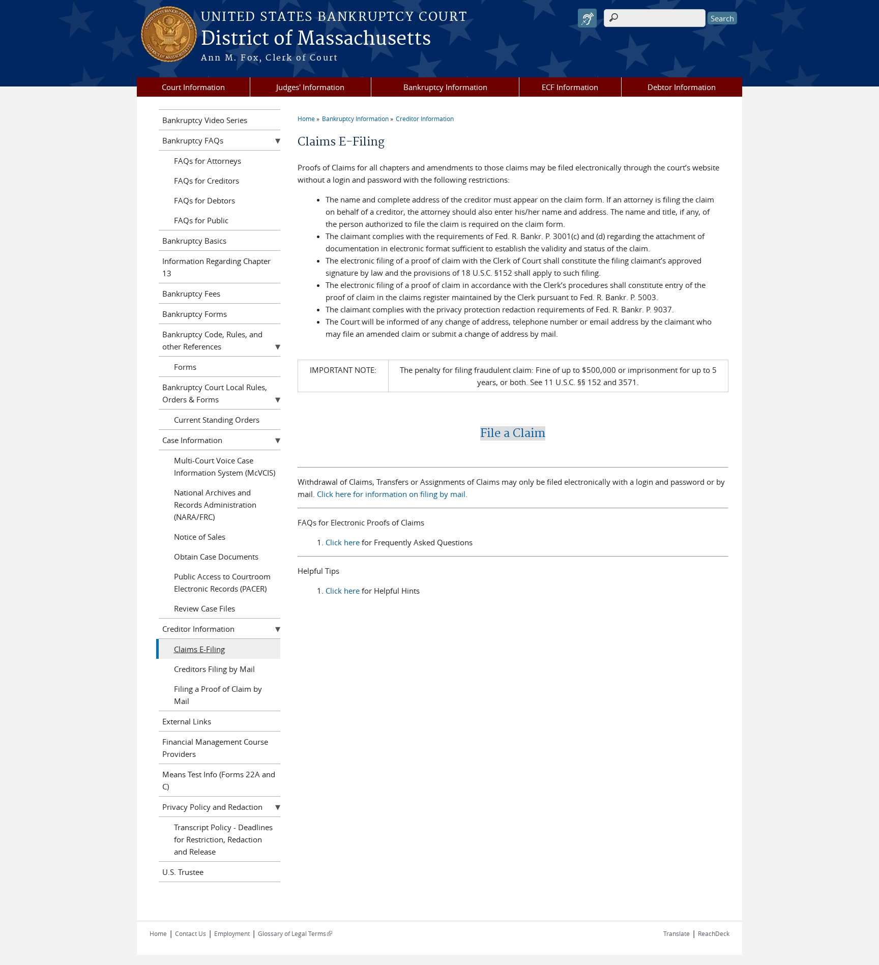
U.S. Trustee (182, 872)
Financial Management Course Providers (215, 748)
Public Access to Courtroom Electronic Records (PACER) (222, 582)
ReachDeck (713, 933)
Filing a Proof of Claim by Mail (218, 695)
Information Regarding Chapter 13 (216, 267)
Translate (676, 933)
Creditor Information (425, 118)
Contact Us (190, 933)
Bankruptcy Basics (194, 241)
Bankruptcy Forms (194, 314)
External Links (186, 721)
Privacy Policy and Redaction (212, 807)
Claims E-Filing (199, 649)
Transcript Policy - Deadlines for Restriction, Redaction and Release (223, 839)
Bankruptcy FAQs (192, 140)
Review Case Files (204, 608)
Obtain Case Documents (216, 556)
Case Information (192, 440)
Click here (344, 542)
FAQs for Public (201, 220)
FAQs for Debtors (204, 200)
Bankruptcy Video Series (204, 120)
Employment (232, 933)
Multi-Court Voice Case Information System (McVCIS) (224, 466)
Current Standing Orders (216, 420)
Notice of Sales (199, 537)
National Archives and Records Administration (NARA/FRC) (215, 504)
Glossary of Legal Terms (295, 933)
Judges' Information (310, 87)
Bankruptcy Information (445, 87)
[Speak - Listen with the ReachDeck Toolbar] (587, 18)
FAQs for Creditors (206, 181)
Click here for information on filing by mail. (392, 494)
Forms (185, 367)
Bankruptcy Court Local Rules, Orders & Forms (214, 393)
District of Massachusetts (316, 39)
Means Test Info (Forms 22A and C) (218, 780)
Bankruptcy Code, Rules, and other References (212, 340)
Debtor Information (682, 87)
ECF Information (570, 87)
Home (306, 118)
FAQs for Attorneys (207, 161)
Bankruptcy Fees (191, 293)
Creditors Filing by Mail (214, 669)
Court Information (193, 87)
